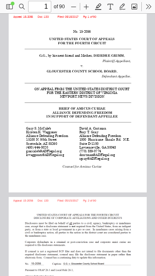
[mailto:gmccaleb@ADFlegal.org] (44, 151)
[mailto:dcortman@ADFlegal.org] (97, 154)
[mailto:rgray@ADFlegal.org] (94, 158)
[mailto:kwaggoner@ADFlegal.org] (46, 154)
